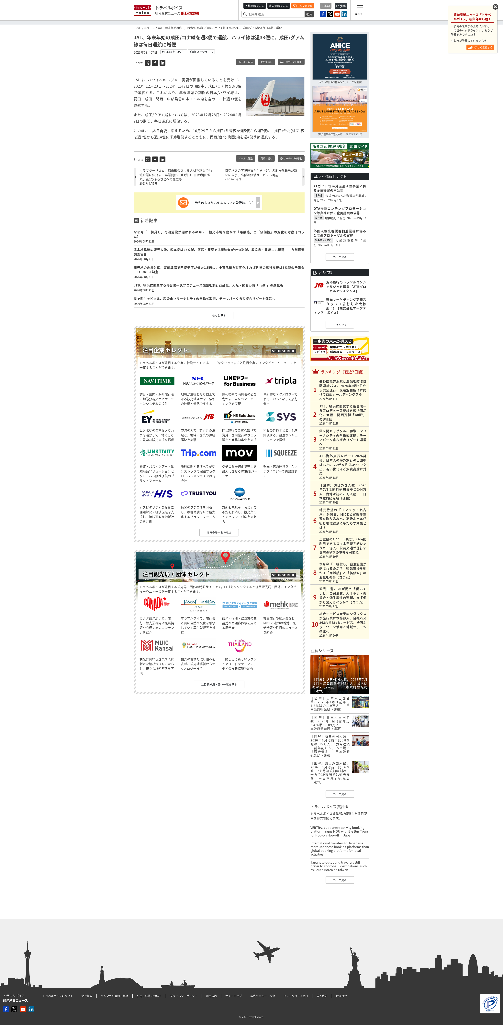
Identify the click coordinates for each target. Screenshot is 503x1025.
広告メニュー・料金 (262, 996)
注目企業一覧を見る (219, 532)
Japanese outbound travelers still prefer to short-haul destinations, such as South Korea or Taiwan (338, 866)
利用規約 (211, 996)
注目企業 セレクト (165, 350)
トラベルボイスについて (58, 996)
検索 (309, 14)
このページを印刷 (292, 62)
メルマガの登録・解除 (114, 996)
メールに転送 (246, 62)
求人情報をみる (278, 6)
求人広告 (322, 996)
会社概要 (86, 996)
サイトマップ (233, 996)
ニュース (149, 28)
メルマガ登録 (304, 6)
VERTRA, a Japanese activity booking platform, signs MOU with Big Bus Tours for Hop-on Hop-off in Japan (339, 831)
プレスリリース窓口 (296, 996)
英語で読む (266, 62)
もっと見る (219, 315)
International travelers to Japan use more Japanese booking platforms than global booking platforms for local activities (339, 849)
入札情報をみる (254, 6)
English (341, 6)
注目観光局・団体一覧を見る (219, 684)
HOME (137, 28)
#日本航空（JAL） (173, 52)
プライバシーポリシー (183, 996)
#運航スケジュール (201, 52)
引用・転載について (149, 996)
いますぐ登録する (482, 47)
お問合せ (341, 996)
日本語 (326, 6)
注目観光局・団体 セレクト (176, 574)
